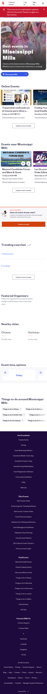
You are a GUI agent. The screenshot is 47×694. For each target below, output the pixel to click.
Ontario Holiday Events (23, 567)
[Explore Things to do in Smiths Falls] (24, 415)
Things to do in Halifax (23, 599)
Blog (4, 672)
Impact (31, 672)
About (39, 667)
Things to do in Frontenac (12, 420)
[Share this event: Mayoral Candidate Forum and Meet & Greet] (28, 163)
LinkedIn (23, 644)
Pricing (23, 445)
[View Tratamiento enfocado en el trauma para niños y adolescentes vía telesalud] (16, 97)
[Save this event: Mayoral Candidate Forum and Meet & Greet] (23, 163)
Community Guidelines (24, 477)
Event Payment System (23, 517)
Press (24, 672)
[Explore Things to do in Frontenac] (23, 420)
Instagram (23, 649)
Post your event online (23, 548)
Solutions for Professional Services (23, 522)
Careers (17, 672)
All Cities (23, 609)
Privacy (34, 678)
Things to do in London (24, 594)
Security (39, 672)
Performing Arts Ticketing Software (23, 506)
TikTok (23, 655)
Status (20, 678)
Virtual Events (23, 604)
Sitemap (24, 487)
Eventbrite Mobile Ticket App (23, 456)
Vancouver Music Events (23, 572)
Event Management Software (23, 527)
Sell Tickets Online (23, 501)
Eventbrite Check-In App (23, 461)
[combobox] (15, 74)
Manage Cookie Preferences (33, 683)
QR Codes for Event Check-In (23, 543)
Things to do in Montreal (23, 583)
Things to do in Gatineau (34, 409)
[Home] (3, 3)
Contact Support (24, 623)
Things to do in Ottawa (11, 409)
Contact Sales (24, 628)
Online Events (10, 86)
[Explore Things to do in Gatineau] (45, 409)
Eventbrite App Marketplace (23, 466)
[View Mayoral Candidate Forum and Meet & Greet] (16, 159)
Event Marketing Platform (23, 450)
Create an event (23, 224)
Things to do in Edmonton (24, 588)
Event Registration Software (23, 471)
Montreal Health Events (23, 562)
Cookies (18, 683)
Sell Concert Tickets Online (23, 511)
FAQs (23, 482)
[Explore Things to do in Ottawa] (21, 409)
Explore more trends (23, 277)
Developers (12, 678)
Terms (27, 678)
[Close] (44, 9)
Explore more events (23, 125)
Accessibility (8, 683)
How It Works (8, 667)
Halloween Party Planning (23, 532)
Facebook (23, 639)
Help (10, 672)
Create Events (24, 440)
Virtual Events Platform (24, 538)
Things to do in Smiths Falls (12, 415)
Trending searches (13, 244)
